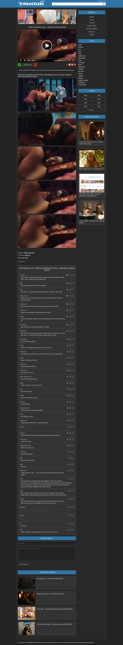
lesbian (80, 69)
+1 (70, 275)
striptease (81, 82)
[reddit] (69, 64)
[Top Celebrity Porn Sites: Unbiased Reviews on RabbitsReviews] (91, 192)
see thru (81, 71)
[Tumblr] (72, 64)
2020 (85, 106)
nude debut (82, 84)
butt (79, 51)
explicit (80, 76)
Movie (92, 20)
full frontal (81, 58)
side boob (81, 67)
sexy (79, 53)
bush (80, 60)
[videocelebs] (31, 6)
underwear (82, 56)
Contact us (92, 31)
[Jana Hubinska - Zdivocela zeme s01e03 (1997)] (91, 219)
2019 (99, 106)
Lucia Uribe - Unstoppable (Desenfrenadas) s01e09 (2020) (55, 609)
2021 (99, 103)
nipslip (80, 78)
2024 (85, 99)
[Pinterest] (75, 64)
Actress (92, 17)
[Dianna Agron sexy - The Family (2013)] (91, 167)
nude (80, 45)
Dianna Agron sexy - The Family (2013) (91, 169)
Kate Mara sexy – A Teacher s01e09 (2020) (50, 578)
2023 (99, 99)
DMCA (92, 34)
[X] (67, 64)
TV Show (92, 22)
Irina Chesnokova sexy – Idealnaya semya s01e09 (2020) (54, 624)
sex (79, 49)
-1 (72, 275)
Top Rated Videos (91, 28)
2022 (85, 103)
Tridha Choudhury (29, 253)
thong (80, 73)
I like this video (19, 64)
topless (80, 47)
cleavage (81, 62)
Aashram (27, 255)
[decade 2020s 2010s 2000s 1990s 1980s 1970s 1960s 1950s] (91, 110)
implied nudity (83, 80)
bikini (80, 65)
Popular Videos (91, 25)
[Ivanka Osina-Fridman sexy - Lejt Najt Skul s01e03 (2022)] (91, 140)
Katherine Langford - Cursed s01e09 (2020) (50, 594)
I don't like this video (35, 64)
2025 (99, 95)
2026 (85, 95)
